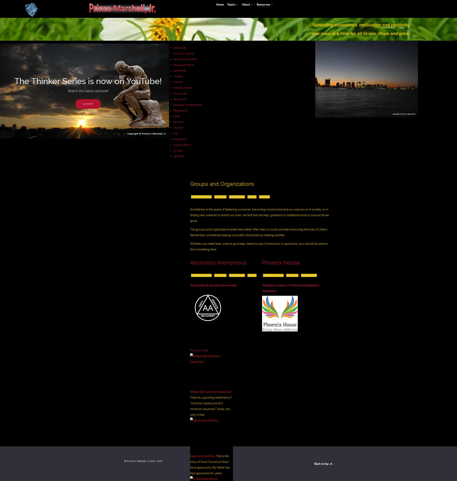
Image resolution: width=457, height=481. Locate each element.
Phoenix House (281, 263)
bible (176, 116)
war (175, 133)
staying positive (183, 65)
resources (180, 93)
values (177, 76)
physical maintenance (187, 105)
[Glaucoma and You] (209, 435)
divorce (178, 122)
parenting (179, 70)
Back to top (321, 463)
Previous (196, 350)
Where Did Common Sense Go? (211, 392)
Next (205, 350)
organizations (182, 145)
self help (178, 156)
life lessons (180, 110)
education (180, 99)
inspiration (180, 139)
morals (178, 82)
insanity (178, 127)
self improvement (185, 59)
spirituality (180, 47)
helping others (182, 87)
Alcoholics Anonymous (218, 263)
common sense (183, 53)
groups (178, 150)
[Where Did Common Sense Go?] (209, 371)
